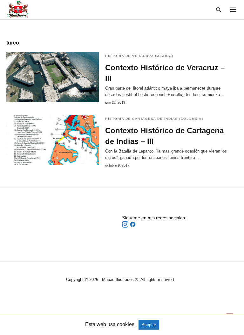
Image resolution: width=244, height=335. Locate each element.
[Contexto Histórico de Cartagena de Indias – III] (52, 140)
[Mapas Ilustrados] (17, 9)
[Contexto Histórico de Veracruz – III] (52, 77)
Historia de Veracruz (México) (139, 56)
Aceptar (149, 324)
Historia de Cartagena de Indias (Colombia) (154, 118)
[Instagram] (126, 226)
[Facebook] (133, 226)
